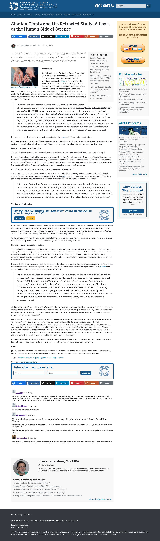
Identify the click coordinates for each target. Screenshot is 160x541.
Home (13, 14)
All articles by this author (99, 499)
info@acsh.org (22, 525)
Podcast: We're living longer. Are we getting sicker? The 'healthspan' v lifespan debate (132, 147)
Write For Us (88, 14)
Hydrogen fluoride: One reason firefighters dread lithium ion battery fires (131, 110)
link (63, 176)
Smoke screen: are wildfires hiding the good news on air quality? (39, 492)
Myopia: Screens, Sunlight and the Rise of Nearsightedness (37, 486)
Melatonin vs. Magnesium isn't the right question (133, 103)
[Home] (35, 5)
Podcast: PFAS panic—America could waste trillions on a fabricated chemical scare (131, 154)
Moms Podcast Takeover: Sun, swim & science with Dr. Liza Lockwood (131, 161)
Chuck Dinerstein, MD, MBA (30, 46)
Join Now (19, 218)
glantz (43, 357)
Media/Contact (63, 14)
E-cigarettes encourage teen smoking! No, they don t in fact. (99, 69)
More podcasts (139, 174)
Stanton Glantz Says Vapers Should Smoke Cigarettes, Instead (99, 61)
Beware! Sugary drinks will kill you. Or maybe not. (133, 90)
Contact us (28, 514)
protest (103, 266)
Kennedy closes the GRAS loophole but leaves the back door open (40, 489)
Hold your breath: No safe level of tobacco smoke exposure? (100, 89)
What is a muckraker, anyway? (131, 99)
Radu (49, 357)
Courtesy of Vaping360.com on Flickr (24, 87)
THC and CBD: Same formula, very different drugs (133, 95)
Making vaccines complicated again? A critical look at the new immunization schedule (47, 495)
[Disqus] (62, 416)
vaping (36, 357)
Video (29, 14)
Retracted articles (25, 357)
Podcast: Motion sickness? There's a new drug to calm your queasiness (133, 139)
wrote (63, 137)
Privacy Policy (16, 514)
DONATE (133, 45)
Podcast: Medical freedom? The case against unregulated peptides (131, 168)
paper (63, 81)
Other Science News (29, 362)
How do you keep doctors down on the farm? (31, 483)
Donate (37, 14)
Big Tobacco (58, 357)
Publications (48, 14)
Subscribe (76, 14)
